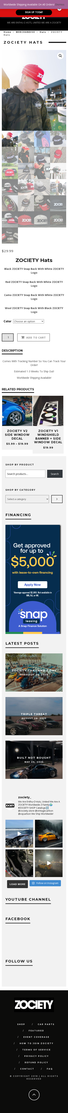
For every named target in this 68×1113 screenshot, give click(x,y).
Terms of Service (36, 1050)
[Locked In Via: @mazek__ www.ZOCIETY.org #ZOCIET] (49, 863)
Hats (43, 32)
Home (7, 32)
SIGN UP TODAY (34, 12)
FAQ (50, 1069)
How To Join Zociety (36, 1043)
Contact (27, 1069)
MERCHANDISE (25, 32)
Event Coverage (36, 1037)
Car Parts (46, 1024)
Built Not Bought (34, 757)
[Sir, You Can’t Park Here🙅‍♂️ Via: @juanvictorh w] (19, 834)
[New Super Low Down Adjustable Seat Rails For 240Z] (19, 863)
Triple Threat (34, 714)
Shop (21, 1024)
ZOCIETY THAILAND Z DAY (34, 670)
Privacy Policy (36, 1056)
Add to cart (36, 337)
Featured (36, 1031)
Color (7, 321)
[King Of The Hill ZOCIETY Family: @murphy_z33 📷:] (49, 834)
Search (55, 474)
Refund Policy (36, 1062)
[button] (60, 56)
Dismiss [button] (59, 4)
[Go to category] (57, 499)
